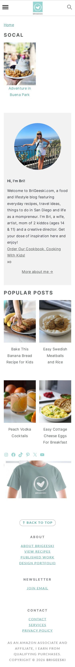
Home (9, 25)
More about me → (37, 272)
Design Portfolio (37, 563)
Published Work (37, 557)
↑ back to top (38, 522)
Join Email (37, 588)
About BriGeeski (37, 546)
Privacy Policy (37, 630)
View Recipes (37, 551)
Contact (37, 619)
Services (37, 625)
